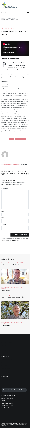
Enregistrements (9, 28)
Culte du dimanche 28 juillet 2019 (10, 265)
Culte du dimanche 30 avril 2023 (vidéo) (12, 297)
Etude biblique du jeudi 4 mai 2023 (8, 173)
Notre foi (3, 345)
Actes (2, 28)
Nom (2, 211)
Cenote (11, 424)
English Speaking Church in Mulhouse (14, 390)
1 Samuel (3, 295)
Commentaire (5, 188)
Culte (2, 362)
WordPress (3, 425)
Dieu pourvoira (5, 290)
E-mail (3, 217)
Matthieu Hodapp (5, 36)
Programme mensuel (6, 359)
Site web (3, 224)
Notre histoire (5, 351)
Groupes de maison (6, 365)
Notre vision (4, 348)
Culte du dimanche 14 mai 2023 (23, 173)
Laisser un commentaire (19, 234)
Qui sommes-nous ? (6, 342)
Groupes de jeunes (6, 371)
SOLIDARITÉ (4, 382)
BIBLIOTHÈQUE (5, 380)
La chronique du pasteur (16, 287)
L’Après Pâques (5, 326)
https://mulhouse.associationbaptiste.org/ (11, 164)
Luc (11, 262)
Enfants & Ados (5, 368)
